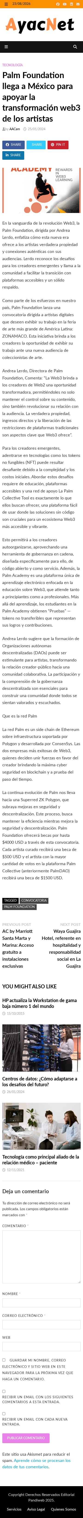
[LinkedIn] (72, 4)
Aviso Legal (36, 1509)
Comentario (15, 1226)
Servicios (14, 1509)
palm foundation (19, 907)
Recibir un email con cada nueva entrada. (34, 1422)
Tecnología (12, 65)
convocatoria (34, 900)
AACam (14, 129)
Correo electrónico (24, 1316)
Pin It (60, 144)
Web (6, 1337)
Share (16, 144)
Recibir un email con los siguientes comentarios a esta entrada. (37, 1400)
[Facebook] (58, 4)
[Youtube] (65, 4)
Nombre (11, 1294)
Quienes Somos (63, 1509)
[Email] (78, 4)
